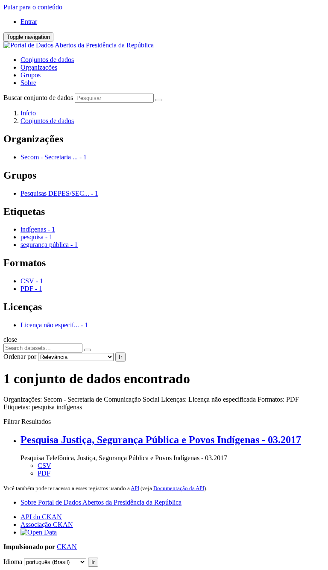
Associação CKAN (46, 524)
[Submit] (158, 100)
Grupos (30, 75)
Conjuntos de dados (47, 59)
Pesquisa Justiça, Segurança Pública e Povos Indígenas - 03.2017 (160, 439)
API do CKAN (41, 516)
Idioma (12, 561)
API (135, 488)
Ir (120, 357)
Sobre (28, 82)
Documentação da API (178, 488)
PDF (44, 473)
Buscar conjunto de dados (38, 97)
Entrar (28, 21)
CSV (44, 465)
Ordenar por (19, 356)
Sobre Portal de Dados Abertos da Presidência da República (101, 502)
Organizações (38, 67)
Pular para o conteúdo (32, 7)
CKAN (67, 546)
